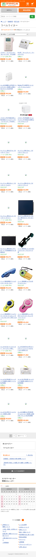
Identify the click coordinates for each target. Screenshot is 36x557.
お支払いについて (24, 527)
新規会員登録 (27, 10)
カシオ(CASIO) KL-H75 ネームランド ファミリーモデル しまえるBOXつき (26, 348)
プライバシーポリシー (25, 544)
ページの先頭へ (16, 520)
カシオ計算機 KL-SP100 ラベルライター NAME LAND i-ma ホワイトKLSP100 (8, 87)
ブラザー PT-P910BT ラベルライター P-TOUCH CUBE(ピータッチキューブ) (26, 119)
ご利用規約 (5, 542)
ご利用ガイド (5, 524)
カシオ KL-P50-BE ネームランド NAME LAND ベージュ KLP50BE (8, 381)
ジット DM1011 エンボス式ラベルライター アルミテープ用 (26, 250)
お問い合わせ (23, 547)
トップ (4, 21)
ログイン (9, 10)
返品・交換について (24, 532)
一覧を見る (30, 455)
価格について (6, 526)
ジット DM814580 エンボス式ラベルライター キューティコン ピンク (25, 315)
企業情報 (21, 542)
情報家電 (10, 21)
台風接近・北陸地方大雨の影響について (14, 458)
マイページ (22, 539)
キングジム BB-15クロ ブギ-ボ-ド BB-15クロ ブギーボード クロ (26, 217)
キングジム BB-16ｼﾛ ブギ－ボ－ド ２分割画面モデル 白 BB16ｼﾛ (8, 250)
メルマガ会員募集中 (18, 471)
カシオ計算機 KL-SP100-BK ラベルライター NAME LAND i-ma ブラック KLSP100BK (26, 413)
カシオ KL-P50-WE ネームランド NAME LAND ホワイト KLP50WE (26, 381)
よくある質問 (23, 524)
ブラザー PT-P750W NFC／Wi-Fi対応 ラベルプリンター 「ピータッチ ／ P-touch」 (8, 119)
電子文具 (16, 21)
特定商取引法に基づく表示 (26, 534)
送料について (23, 529)
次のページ (21, 435)
